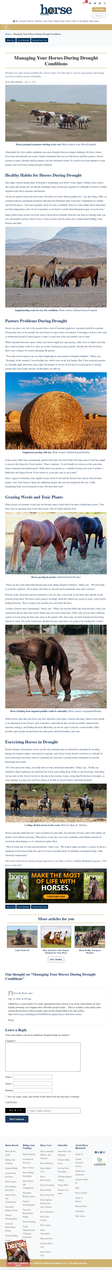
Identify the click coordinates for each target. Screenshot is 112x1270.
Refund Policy (81, 1206)
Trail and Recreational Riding (10, 1227)
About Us (79, 1154)
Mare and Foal (46, 1238)
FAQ (77, 1187)
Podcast (30, 21)
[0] (83, 3)
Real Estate (94, 21)
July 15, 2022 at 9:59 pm (19, 998)
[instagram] (105, 3)
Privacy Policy (81, 1192)
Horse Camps (10, 1181)
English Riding (11, 1168)
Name (9, 1076)
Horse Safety (45, 1225)
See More (56, 959)
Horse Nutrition (46, 1211)
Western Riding (11, 1235)
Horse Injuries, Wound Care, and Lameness (46, 1203)
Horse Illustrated (23, 40)
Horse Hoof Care (47, 1194)
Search (100, 16)
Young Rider (63, 1185)
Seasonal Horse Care (39, 40)
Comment (10, 1040)
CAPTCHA (11, 1102)
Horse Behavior (46, 1163)
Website (9, 1090)
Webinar (38, 21)
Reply (11, 1019)
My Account (20, 21)
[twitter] (95, 3)
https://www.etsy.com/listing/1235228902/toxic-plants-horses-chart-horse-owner (45, 1014)
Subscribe (99, 9)
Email (8, 1083)
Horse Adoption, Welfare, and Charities (47, 1155)
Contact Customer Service (79, 1162)
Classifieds (79, 1211)
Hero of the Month (80, 21)
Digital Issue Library (62, 21)
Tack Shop (48, 21)
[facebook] (90, 3)
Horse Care (10, 40)
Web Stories (80, 1216)
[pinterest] (100, 3)
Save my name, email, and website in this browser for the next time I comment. (44, 1096)
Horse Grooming (47, 1185)
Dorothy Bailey (21, 992)
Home (8, 33)
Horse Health (45, 1190)
